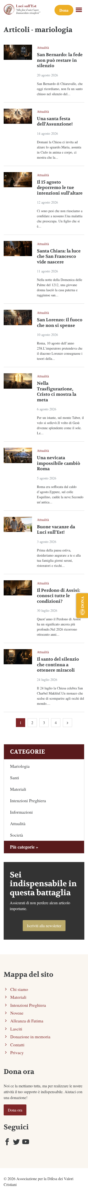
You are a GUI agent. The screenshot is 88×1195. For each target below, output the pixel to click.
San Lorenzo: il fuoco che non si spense (59, 322)
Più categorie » (24, 847)
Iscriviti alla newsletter (44, 925)
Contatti (17, 1045)
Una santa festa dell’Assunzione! (55, 121)
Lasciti (16, 1029)
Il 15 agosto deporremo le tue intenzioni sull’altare (60, 187)
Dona (63, 10)
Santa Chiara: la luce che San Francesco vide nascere (59, 256)
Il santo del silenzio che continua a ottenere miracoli (58, 664)
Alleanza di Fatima (26, 1021)
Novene (16, 1013)
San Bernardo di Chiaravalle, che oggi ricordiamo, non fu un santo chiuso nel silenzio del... (60, 88)
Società (16, 835)
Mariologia (20, 766)
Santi (14, 777)
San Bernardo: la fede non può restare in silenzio (60, 60)
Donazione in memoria (30, 1036)
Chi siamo (19, 989)
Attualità (43, 47)
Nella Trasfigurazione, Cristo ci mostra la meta (56, 392)
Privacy (17, 1052)
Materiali (18, 789)
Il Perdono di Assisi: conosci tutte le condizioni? (58, 596)
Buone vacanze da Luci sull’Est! (56, 529)
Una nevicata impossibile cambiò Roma (58, 463)
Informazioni (21, 812)
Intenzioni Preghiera (28, 800)
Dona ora (15, 1109)
